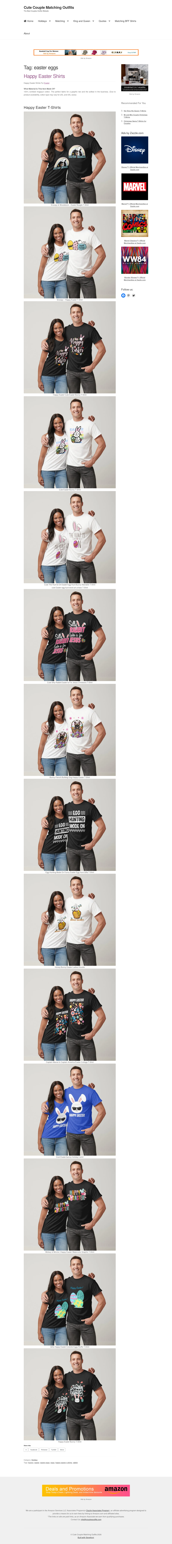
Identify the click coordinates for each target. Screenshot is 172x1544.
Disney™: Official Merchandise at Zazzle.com (134, 168)
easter (36, 1462)
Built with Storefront (86, 1537)
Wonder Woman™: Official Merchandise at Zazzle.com (135, 278)
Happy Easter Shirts (44, 75)
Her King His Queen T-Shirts (135, 111)
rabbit (75, 1462)
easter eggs (45, 1462)
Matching (60, 21)
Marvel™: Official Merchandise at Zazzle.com (135, 205)
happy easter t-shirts (63, 1462)
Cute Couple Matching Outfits (49, 7)
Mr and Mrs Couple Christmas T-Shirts (135, 116)
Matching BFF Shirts (125, 21)
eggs (53, 1462)
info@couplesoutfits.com (91, 1519)
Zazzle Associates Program (97, 1510)
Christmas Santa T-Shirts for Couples (135, 122)
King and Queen (81, 21)
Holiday (34, 1460)
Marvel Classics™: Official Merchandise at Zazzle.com (135, 241)
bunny (30, 1462)
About (27, 33)
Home (29, 21)
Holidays (42, 21)
